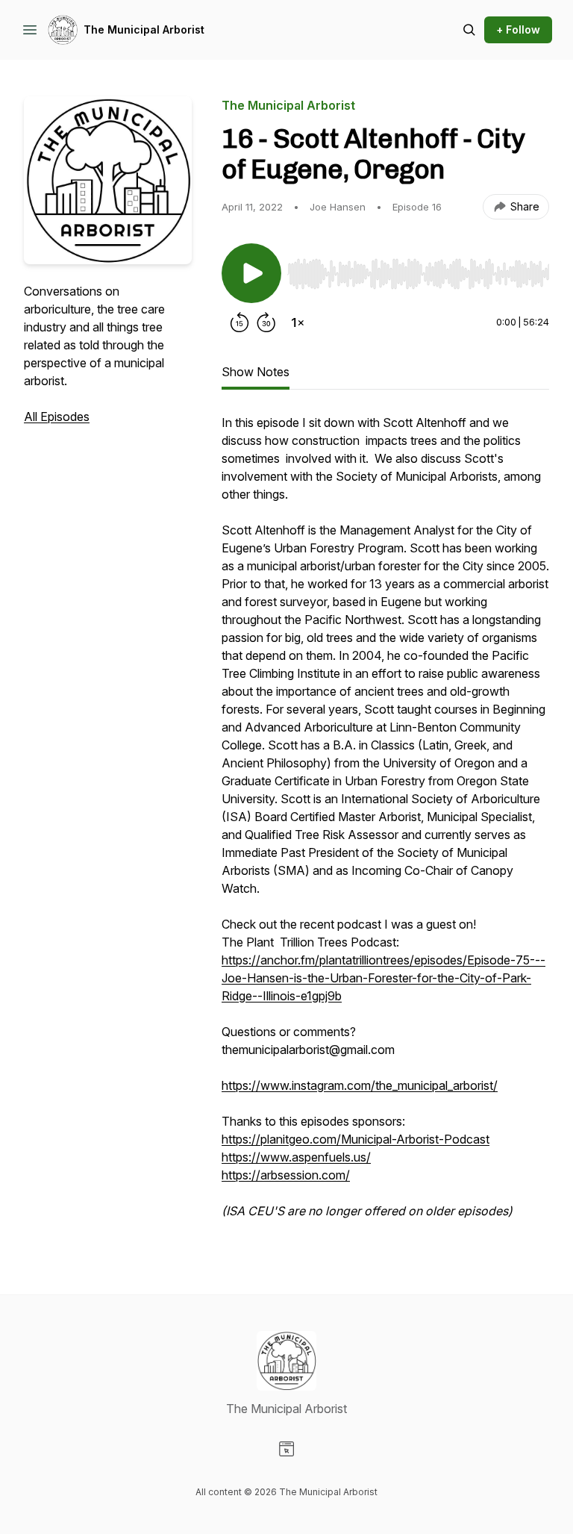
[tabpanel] (385, 824)
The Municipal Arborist (144, 29)
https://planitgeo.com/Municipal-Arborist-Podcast (355, 1139)
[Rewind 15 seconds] (239, 322)
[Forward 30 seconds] (266, 322)
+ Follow (518, 29)
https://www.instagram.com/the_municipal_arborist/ (360, 1085)
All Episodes (57, 416)
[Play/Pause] (251, 273)
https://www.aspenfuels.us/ (296, 1157)
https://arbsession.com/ (286, 1174)
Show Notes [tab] (255, 371)
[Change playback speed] (298, 322)
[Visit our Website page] (286, 1448)
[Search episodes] (469, 30)
